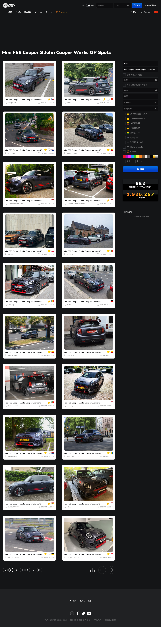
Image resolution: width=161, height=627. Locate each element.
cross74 (69, 103)
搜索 (138, 5)
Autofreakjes (12, 456)
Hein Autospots (13, 557)
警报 (134, 12)
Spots (18, 12)
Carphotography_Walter (76, 204)
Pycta (69, 305)
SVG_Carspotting (73, 456)
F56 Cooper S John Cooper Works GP (25, 99)
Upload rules (46, 12)
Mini (6, 99)
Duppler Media (72, 153)
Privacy (98, 620)
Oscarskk (11, 254)
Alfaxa (69, 507)
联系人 (82, 601)
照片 (92, 5)
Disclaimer (110, 620)
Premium (62, 12)
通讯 (89, 601)
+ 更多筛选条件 (150, 5)
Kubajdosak (12, 103)
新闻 (83, 5)
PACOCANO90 (13, 507)
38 (39, 570)
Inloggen (146, 12)
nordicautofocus (73, 557)
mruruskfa (70, 355)
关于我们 (73, 601)
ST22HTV (11, 153)
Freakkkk (70, 254)
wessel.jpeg (12, 305)
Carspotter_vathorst (15, 204)
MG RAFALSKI (13, 406)
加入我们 (28, 12)
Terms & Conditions (80, 620)
